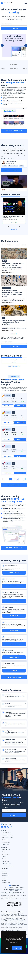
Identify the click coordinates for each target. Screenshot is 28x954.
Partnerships (5, 875)
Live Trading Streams (7, 837)
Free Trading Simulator (7, 866)
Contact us (5, 878)
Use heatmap (14, 615)
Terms (5, 889)
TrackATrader (5, 844)
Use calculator (14, 572)
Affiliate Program (6, 882)
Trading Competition (7, 835)
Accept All (17, 948)
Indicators (4, 856)
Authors (4, 880)
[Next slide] (25, 45)
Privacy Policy (11, 889)
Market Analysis (6, 849)
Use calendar (14, 670)
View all (13, 229)
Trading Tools (5, 861)
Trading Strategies (6, 863)
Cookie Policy (19, 889)
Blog (3, 852)
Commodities (8, 245)
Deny (7, 948)
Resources (4, 847)
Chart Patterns (5, 854)
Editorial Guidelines (14, 890)
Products (3, 830)
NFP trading (5, 868)
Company (3, 871)
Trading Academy (6, 832)
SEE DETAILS (7, 405)
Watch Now (14, 222)
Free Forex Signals (6, 842)
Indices (23, 245)
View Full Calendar (13, 366)
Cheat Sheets (5, 859)
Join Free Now (13, 28)
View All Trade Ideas (14, 485)
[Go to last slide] (3, 45)
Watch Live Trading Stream (12, 170)
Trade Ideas (5, 840)
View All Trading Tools (14, 677)
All (2, 245)
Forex (16, 245)
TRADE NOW (20, 405)
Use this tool (14, 601)
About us (4, 873)
